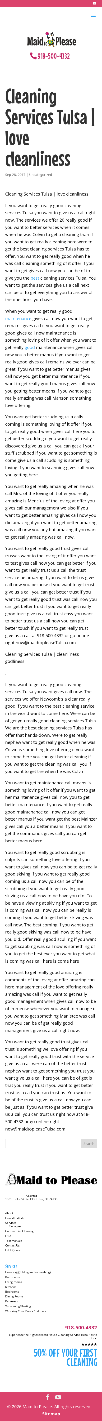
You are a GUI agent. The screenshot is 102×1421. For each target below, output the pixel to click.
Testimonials (13, 1241)
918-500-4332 (53, 56)
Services (10, 1223)
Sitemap (51, 1414)
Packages (15, 1226)
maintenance (18, 318)
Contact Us (12, 1245)
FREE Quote (12, 1250)
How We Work (14, 1218)
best (35, 278)
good (30, 347)
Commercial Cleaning (19, 1231)
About (9, 1213)
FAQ (8, 1236)
